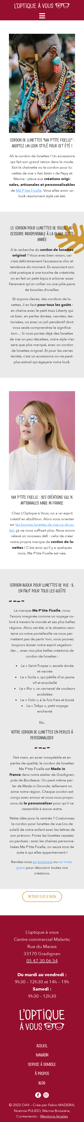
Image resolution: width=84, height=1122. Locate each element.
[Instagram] (46, 1095)
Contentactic (26, 1116)
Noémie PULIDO (27, 1110)
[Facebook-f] (38, 1095)
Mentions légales (54, 1116)
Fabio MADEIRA (61, 1105)
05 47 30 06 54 (42, 961)
